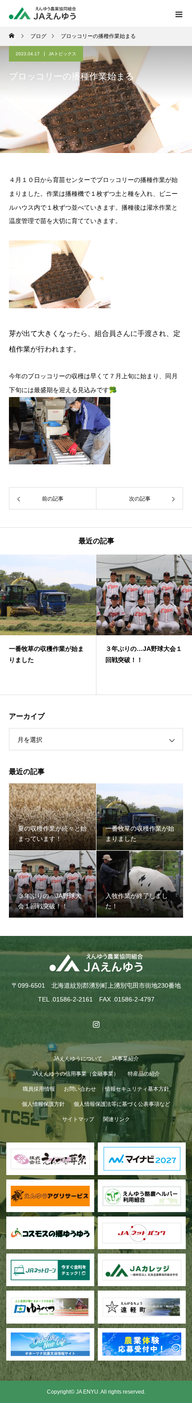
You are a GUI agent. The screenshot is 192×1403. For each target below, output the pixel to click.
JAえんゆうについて (77, 1058)
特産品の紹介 (144, 1074)
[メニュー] (178, 13)
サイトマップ (78, 1119)
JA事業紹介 (125, 1058)
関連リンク (116, 1119)
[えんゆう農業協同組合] (96, 963)
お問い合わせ (80, 1089)
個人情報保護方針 (43, 1104)
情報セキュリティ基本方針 (137, 1089)
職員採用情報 (39, 1089)
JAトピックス (62, 53)
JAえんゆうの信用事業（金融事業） (75, 1074)
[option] (48, 625)
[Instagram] (96, 1024)
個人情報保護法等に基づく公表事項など (122, 1104)
